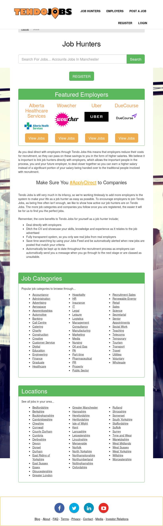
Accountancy (40, 294)
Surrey (117, 431)
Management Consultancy (80, 324)
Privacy (76, 519)
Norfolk (76, 447)
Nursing (77, 342)
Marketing (78, 334)
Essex (36, 467)
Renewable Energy (124, 298)
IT (73, 306)
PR (74, 362)
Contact (88, 519)
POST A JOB (137, 11)
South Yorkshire (122, 419)
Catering (37, 326)
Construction (40, 334)
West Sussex (121, 447)
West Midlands (122, 443)
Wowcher (66, 105)
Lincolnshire (79, 439)
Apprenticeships (42, 310)
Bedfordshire (40, 407)
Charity (36, 330)
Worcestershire (122, 459)
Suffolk (117, 427)
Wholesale (119, 362)
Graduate (38, 362)
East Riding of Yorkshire (41, 457)
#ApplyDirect (83, 182)
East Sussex (40, 463)
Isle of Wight (80, 423)
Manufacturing (81, 330)
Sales (116, 306)
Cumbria (37, 435)
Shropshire (119, 411)
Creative (37, 338)
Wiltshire (118, 455)
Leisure (77, 314)
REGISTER (125, 23)
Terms (65, 519)
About (46, 519)
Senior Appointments (121, 320)
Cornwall (37, 427)
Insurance (78, 302)
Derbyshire (39, 439)
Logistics (77, 318)
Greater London (42, 475)
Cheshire (38, 423)
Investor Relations (117, 519)
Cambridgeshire (42, 419)
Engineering (40, 354)
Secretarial (119, 314)
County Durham (42, 431)
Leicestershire (81, 435)
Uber (96, 105)
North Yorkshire (82, 451)
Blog (37, 519)
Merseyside (79, 443)
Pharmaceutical (82, 358)
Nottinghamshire (82, 463)
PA (74, 350)
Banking (37, 318)
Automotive (39, 314)
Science (117, 310)
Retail (116, 302)
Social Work (120, 326)
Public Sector (80, 370)
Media (76, 338)
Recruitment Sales (124, 294)
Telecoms (119, 334)
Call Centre (39, 322)
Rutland (117, 407)
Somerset (119, 415)
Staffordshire (120, 423)
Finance (37, 358)
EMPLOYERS (114, 11)
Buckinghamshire (43, 415)
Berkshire (38, 411)
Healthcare (39, 366)
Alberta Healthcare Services (36, 110)
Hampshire (79, 411)
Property (77, 366)
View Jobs (36, 138)
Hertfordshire (80, 419)
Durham (37, 451)
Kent (75, 427)
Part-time (78, 354)
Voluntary (118, 358)
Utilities (117, 354)
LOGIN (142, 23)
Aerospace (39, 306)
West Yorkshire (122, 451)
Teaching (118, 330)
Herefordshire (81, 415)
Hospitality (78, 294)
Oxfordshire (79, 467)
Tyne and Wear (122, 435)
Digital (36, 346)
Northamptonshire (83, 455)
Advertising (39, 302)
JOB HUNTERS (90, 11)
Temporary (119, 338)
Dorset (36, 447)
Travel (116, 350)
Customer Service (43, 342)
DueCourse (126, 105)
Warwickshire (121, 439)
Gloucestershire (42, 471)
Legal (75, 310)
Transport (119, 346)
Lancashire (79, 431)
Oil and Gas (79, 346)
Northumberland (82, 459)
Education (38, 350)
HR (74, 298)
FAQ (55, 519)
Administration (41, 298)
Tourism (118, 342)
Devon (36, 443)
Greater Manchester (85, 407)
